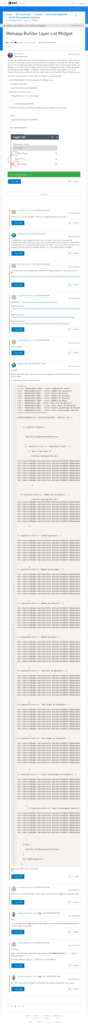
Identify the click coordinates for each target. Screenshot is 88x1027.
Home (9, 14)
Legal (48, 1022)
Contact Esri (57, 1022)
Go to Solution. (21, 174)
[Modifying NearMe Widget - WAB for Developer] (8, 194)
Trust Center (39, 1022)
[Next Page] (80, 1006)
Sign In (81, 3)
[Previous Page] (51, 1006)
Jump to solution (29, 43)
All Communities (23, 14)
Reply (13, 182)
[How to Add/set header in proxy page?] (80, 194)
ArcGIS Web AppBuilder (56, 14)
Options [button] (76, 15)
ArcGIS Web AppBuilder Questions (24, 17)
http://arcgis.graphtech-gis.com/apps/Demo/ (39, 302)
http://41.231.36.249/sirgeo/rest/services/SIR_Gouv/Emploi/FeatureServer (41, 323)
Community (22, 3)
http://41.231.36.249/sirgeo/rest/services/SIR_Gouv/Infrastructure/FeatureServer (43, 317)
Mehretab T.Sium (59, 953)
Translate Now (77, 25)
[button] (74, 54)
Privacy (30, 1022)
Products (38, 14)
